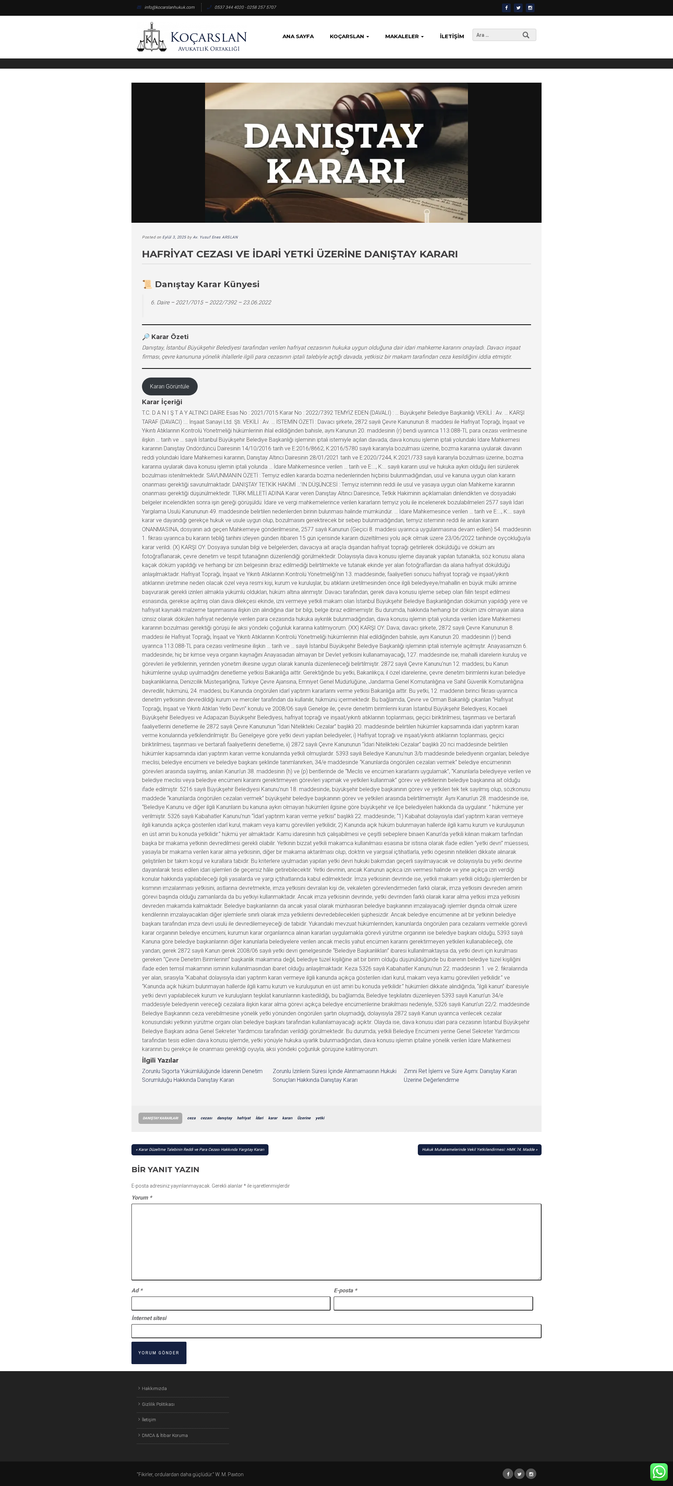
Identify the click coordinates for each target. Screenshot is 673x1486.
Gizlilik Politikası (158, 1404)
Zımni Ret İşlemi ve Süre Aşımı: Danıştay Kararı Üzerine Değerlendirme (460, 1076)
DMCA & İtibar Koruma (165, 1435)
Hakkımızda (154, 1388)
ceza (191, 1118)
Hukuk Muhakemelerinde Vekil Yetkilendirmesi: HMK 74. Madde (478, 1149)
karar (272, 1118)
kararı (287, 1118)
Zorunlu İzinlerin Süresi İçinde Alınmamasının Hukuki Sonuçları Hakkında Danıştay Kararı (334, 1076)
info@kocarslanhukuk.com (169, 7)
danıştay (224, 1118)
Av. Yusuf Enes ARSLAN (215, 237)
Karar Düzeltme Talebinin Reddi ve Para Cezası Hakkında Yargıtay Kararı (201, 1149)
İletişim (452, 36)
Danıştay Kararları (160, 1118)
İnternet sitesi (148, 1318)
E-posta (345, 1290)
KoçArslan (348, 36)
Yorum (141, 1197)
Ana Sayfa (298, 36)
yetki (319, 1118)
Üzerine (304, 1118)
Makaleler (402, 36)
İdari (259, 1118)
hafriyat (244, 1118)
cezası (206, 1118)
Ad (136, 1290)
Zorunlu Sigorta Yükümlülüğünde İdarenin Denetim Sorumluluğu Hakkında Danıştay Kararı (202, 1076)
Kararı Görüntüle (169, 386)
